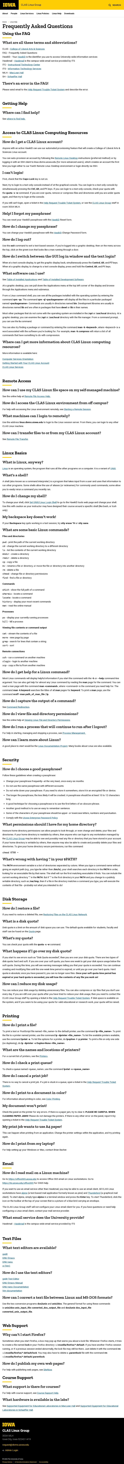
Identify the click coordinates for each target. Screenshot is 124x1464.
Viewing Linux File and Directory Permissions (47, 720)
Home (4, 22)
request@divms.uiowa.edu (15, 1444)
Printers (43, 1056)
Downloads (69, 13)
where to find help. (16, 118)
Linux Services (27, 13)
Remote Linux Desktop (66, 158)
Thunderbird (94, 1193)
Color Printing (53, 1099)
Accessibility (43, 1462)
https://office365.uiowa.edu (22, 1179)
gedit (5, 1254)
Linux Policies (43, 13)
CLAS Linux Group (31, 5)
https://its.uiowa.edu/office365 (18, 1183)
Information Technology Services (24, 68)
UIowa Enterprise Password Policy (40, 817)
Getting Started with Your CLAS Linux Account (25, 363)
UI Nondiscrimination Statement (26, 1462)
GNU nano (7, 1262)
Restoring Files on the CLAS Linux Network (65, 914)
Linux (5, 468)
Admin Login (11, 1450)
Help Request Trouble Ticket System (46, 89)
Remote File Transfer (17, 439)
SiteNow (47, 1369)
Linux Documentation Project (52, 746)
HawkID (22, 56)
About (5, 13)
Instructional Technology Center (24, 64)
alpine (24, 1193)
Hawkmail (19, 60)
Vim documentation (12, 1290)
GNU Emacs (8, 1258)
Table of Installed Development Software (63, 279)
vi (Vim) (6, 1265)
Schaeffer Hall (15, 76)
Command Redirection (18, 707)
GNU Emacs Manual (12, 1282)
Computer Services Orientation (17, 359)
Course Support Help (47, 1393)
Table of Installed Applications (22, 279)
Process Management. (74, 733)
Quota (32, 931)
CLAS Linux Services (12, 367)
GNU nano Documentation (15, 1286)
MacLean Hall (16, 72)
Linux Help (56, 13)
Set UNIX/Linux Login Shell (43, 502)
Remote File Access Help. (37, 396)
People (14, 13)
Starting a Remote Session (77, 409)
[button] (114, 5)
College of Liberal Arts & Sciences (27, 49)
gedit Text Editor (10, 1278)
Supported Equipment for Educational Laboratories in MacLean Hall (41, 1406)
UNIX (113, 468)
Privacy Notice (7, 1462)
